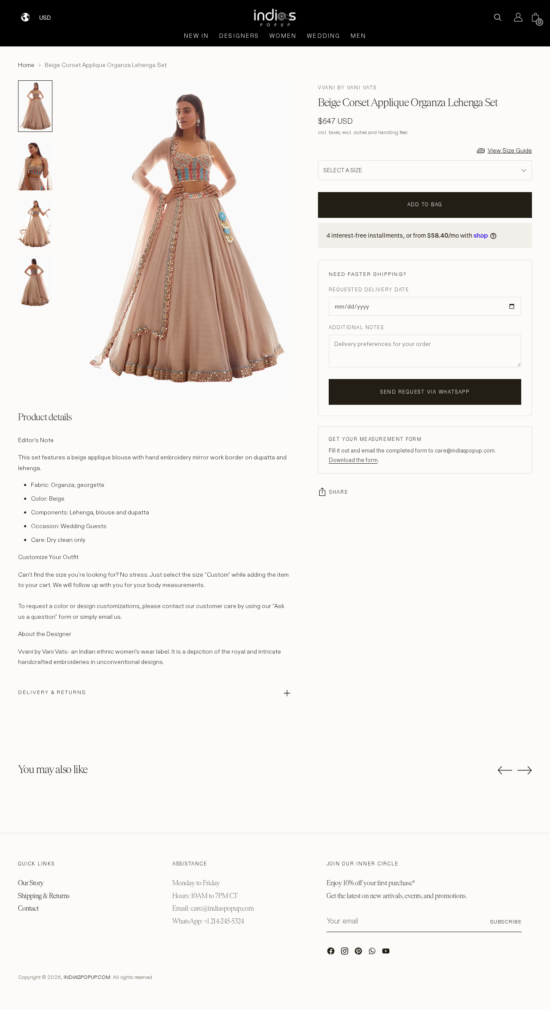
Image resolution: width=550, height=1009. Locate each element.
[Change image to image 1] (35, 106)
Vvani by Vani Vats (347, 88)
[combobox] (50, 14)
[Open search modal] (497, 17)
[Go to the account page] (514, 17)
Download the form (353, 459)
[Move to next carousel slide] (524, 770)
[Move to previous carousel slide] (505, 770)
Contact (28, 908)
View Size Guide (510, 150)
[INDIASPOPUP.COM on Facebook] (332, 953)
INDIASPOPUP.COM (87, 977)
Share (338, 492)
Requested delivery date (369, 290)
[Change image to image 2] (35, 164)
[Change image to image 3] (35, 223)
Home (26, 65)
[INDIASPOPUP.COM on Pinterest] (359, 953)
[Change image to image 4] (35, 282)
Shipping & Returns (44, 895)
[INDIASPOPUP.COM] (275, 17)
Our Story (31, 883)
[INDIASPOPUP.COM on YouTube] (387, 953)
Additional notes (356, 327)
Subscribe (506, 921)
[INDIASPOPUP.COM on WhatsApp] (373, 953)
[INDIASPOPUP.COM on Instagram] (345, 953)
